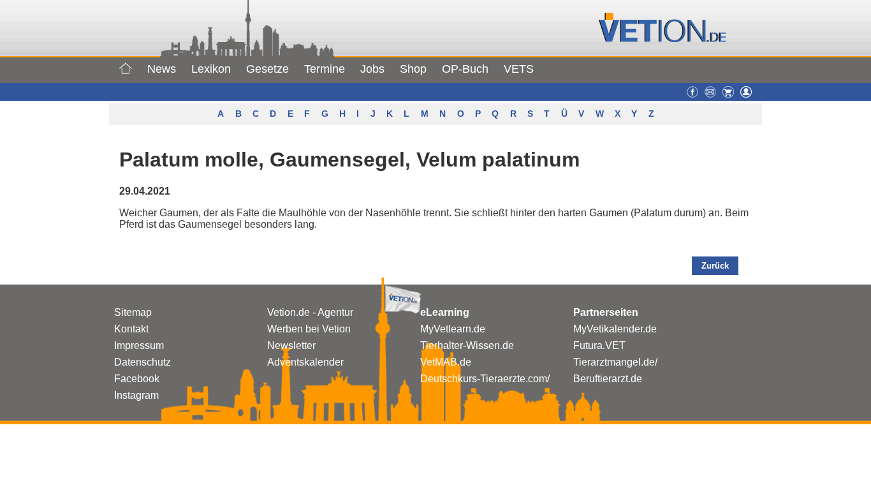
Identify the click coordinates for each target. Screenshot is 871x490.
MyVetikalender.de (615, 328)
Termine (324, 69)
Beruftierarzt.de (607, 378)
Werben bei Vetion (309, 328)
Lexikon (211, 69)
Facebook (136, 378)
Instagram (136, 395)
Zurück (715, 266)
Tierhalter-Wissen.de (467, 345)
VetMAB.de (445, 362)
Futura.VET (599, 345)
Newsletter (291, 345)
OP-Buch (465, 69)
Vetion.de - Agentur (310, 312)
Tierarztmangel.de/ (615, 362)
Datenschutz (142, 362)
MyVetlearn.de (452, 328)
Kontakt (131, 328)
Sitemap (133, 312)
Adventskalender (305, 362)
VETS (519, 69)
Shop (413, 69)
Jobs (372, 69)
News (161, 69)
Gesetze (267, 69)
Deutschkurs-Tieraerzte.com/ (485, 378)
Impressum (139, 345)
